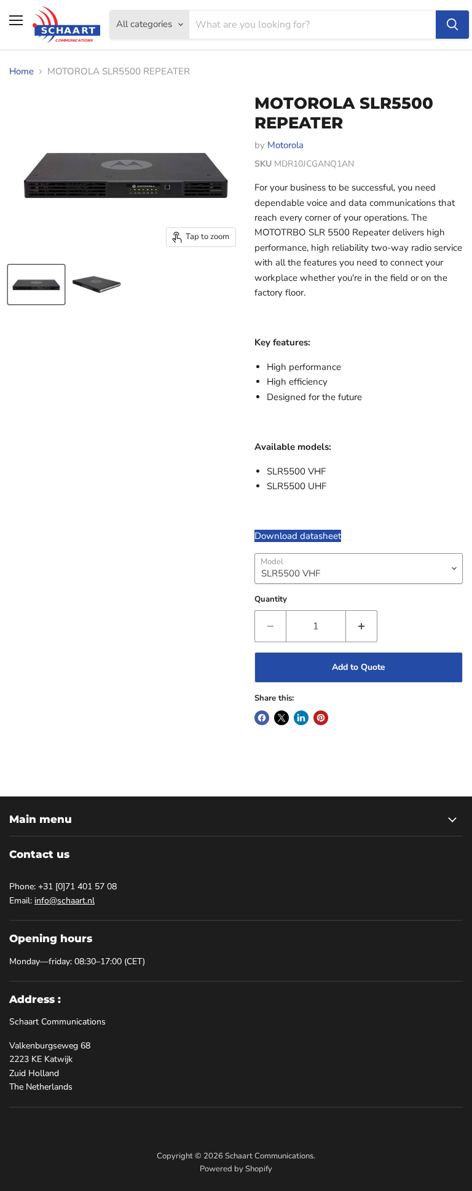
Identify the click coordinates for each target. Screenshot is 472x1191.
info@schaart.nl (64, 900)
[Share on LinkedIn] (301, 717)
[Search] (452, 24)
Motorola (285, 145)
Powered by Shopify (236, 1168)
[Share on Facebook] (261, 717)
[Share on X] (281, 717)
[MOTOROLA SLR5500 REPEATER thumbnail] (36, 284)
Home (21, 71)
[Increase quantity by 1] (361, 626)
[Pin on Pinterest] (320, 717)
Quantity (270, 599)
